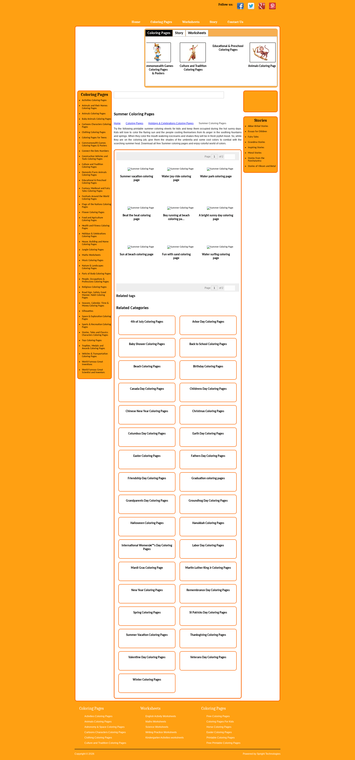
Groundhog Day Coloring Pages (208, 500)
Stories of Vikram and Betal (262, 166)
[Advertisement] (111, 57)
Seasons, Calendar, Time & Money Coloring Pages (95, 304)
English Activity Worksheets (160, 716)
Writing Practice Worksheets (161, 732)
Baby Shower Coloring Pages (147, 344)
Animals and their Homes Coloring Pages (94, 107)
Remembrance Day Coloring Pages (208, 590)
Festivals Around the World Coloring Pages (95, 197)
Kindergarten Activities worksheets (164, 737)
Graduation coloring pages (208, 478)
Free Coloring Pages (218, 716)
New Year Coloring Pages (147, 590)
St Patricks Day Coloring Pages (208, 612)
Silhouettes (87, 311)
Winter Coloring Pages (147, 679)
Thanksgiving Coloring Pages (208, 635)
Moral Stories (255, 153)
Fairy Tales (253, 137)
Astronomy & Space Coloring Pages (104, 727)
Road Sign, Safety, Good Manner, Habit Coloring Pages (94, 295)
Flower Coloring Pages (93, 212)
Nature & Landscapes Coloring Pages (92, 267)
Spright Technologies (268, 753)
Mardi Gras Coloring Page (147, 568)
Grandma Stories (256, 142)
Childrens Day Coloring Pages (208, 389)
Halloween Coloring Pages (147, 523)
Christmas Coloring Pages (208, 411)
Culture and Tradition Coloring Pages (92, 165)
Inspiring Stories (256, 147)
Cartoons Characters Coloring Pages (105, 732)
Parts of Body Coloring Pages (96, 274)
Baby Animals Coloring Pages (96, 119)
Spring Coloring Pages (147, 612)
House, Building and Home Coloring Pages (95, 243)
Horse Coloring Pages (218, 727)
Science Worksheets (156, 727)
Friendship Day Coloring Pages (147, 478)
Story (213, 22)
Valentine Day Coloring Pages (146, 657)
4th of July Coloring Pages (147, 321)
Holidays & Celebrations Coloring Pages (94, 235)
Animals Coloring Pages (232, 66)
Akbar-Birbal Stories (258, 126)
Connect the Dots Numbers (95, 151)
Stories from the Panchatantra (256, 159)
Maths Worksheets (91, 255)
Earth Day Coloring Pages (208, 433)
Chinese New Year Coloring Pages (147, 411)
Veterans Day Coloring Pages (208, 657)
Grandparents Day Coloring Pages (147, 500)
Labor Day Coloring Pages (208, 545)
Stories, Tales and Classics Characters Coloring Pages (95, 333)
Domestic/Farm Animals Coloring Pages (94, 173)
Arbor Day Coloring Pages (208, 321)
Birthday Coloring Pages (208, 366)
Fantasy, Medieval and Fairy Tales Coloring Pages (96, 189)
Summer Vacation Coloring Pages (147, 635)
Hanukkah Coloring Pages (208, 523)
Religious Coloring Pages (94, 287)
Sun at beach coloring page (136, 254)
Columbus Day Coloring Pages (147, 433)
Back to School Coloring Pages (208, 344)
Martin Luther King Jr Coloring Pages (208, 568)
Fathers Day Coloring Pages (208, 456)
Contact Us (235, 22)
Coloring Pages (161, 22)
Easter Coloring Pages (146, 456)
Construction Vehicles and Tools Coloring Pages (95, 157)
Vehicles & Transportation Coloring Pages (95, 355)
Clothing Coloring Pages (94, 132)
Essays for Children (257, 131)
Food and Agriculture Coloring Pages (92, 219)
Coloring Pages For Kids (220, 721)
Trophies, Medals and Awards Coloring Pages (93, 347)
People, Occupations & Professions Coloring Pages (95, 280)
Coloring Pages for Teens (94, 137)
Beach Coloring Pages (147, 366)
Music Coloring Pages (92, 260)
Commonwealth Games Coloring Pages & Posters (94, 144)
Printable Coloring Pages (220, 737)
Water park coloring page (216, 176)
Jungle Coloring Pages (93, 250)
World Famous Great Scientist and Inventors (93, 371)
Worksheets (190, 22)
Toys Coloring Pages (92, 340)
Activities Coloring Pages (94, 100)
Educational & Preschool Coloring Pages (94, 181)
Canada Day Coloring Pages (147, 389)
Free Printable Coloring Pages (223, 743)
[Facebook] (240, 6)
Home (107, 12)
